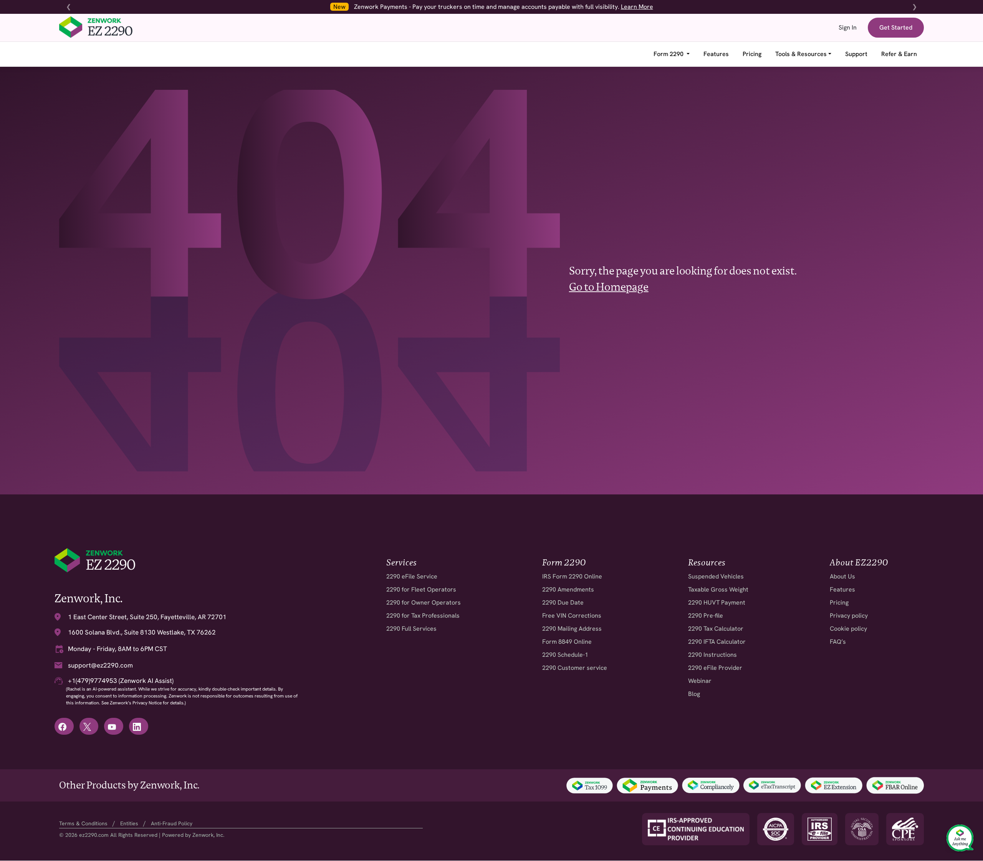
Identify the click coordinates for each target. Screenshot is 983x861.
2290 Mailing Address (572, 628)
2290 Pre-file (705, 615)
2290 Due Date (563, 602)
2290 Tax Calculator (715, 628)
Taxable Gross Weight (718, 589)
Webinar (700, 680)
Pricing (752, 54)
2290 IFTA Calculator (717, 641)
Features (716, 54)
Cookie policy (848, 628)
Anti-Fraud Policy (171, 823)
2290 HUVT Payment (716, 602)
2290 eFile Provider (715, 667)
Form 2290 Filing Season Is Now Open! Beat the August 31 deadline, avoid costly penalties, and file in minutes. (609, 7)
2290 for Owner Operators (423, 602)
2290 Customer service (574, 667)
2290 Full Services (411, 628)
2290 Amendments (568, 589)
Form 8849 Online (567, 641)
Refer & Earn (899, 54)
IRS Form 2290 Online (572, 576)
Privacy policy (849, 615)
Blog (694, 693)
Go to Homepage (609, 287)
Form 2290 (669, 54)
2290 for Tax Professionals (423, 615)
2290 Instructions (712, 654)
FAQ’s (838, 641)
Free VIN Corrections (571, 615)
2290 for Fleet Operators (421, 589)
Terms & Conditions (83, 823)
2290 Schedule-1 (565, 654)
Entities (129, 823)
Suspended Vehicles (716, 576)
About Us (842, 576)
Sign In (848, 27)
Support (856, 54)
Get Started (895, 27)
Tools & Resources (801, 54)
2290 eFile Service (411, 576)
